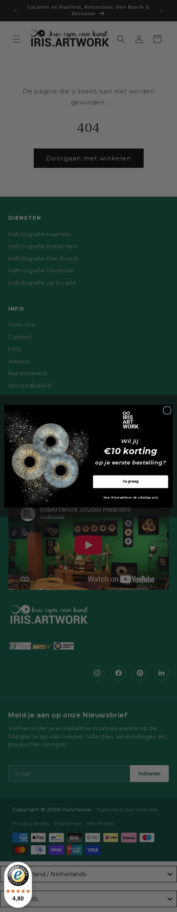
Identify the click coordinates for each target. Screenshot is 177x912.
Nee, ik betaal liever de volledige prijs (130, 497)
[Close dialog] (167, 410)
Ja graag (131, 481)
